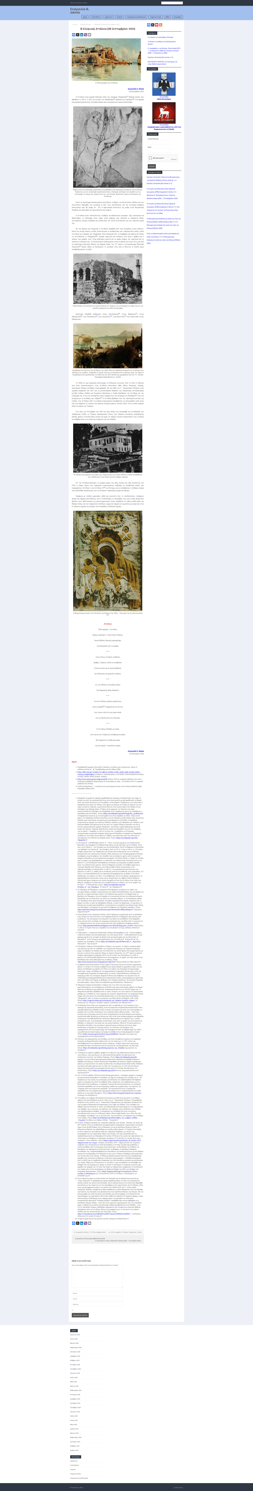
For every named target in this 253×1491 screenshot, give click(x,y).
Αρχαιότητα (109, 17)
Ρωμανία (119, 17)
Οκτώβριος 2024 (75, 1403)
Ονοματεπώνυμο (153, 139)
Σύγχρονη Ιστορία (155, 17)
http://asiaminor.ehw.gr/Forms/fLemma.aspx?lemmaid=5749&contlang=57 (105, 909)
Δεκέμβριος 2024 (75, 1399)
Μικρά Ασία (132, 1232)
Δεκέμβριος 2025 (75, 1356)
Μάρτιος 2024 (74, 1433)
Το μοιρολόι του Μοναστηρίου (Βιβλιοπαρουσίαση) (90, 1238)
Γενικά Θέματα (96, 17)
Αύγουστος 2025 (75, 1373)
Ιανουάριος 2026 (75, 1352)
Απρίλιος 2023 (74, 1450)
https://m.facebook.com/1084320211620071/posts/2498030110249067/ (103, 1214)
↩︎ (86, 840)
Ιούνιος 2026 (73, 1339)
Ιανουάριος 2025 (75, 1394)
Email (149, 147)
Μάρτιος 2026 (74, 1343)
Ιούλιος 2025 (73, 1377)
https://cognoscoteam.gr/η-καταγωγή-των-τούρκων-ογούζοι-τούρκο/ (109, 1000)
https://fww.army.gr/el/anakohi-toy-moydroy (124, 1093)
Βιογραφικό (177, 17)
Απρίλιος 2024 (74, 1429)
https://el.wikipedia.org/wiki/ (126, 1057)
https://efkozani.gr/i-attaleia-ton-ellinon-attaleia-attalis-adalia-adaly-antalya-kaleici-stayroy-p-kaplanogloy (108, 773)
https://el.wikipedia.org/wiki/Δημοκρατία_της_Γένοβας (103, 1048)
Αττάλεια (125, 1232)
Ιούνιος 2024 (73, 1420)
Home (75, 24)
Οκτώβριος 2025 (75, 1365)
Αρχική (85, 17)
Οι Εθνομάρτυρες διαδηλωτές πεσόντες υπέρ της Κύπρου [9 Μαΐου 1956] (163, 225)
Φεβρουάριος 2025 (75, 1390)
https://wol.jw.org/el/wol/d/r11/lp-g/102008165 (100, 1034)
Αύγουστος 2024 (75, 1412)
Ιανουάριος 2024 (75, 1442)
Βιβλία (168, 17)
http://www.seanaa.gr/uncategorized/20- (92, 779)
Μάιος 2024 (73, 1424)
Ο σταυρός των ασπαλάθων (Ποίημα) (160, 37)
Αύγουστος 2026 (75, 1335)
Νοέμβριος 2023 (74, 1446)
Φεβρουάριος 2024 (75, 1437)
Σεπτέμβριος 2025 (75, 1369)
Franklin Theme (178, 1487)
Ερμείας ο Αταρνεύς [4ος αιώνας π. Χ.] (160, 57)
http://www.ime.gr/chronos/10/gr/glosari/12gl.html (96, 962)
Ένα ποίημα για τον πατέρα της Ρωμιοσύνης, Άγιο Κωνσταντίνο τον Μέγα (163, 210)
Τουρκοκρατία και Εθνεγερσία (136, 17)
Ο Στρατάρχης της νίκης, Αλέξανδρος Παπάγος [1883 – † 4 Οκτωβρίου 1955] (118, 1241)
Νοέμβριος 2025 (74, 1360)
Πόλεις (139, 1232)
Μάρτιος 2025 (74, 1386)
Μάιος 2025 (73, 1382)
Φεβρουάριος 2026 (75, 1347)
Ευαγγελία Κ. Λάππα (79, 10)
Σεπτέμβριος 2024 (75, 1407)
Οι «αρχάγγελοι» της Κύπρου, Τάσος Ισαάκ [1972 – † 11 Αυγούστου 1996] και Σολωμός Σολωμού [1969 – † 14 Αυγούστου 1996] (164, 50)
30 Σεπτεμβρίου (116, 1232)
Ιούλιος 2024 (73, 1416)
